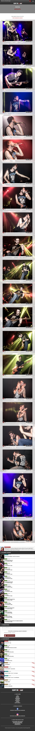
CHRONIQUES (17, 698)
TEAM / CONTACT (17, 702)
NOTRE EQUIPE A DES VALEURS (17, 721)
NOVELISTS (17, 9)
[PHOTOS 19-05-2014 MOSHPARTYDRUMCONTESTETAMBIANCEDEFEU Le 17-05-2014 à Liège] (17, 625)
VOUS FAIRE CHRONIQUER (17, 722)
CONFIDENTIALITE (17, 724)
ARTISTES (17, 696)
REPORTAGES (17, 700)
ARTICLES (17, 699)
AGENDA (17, 701)
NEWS (17, 695)
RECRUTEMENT (17, 723)
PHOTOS (17, 697)
